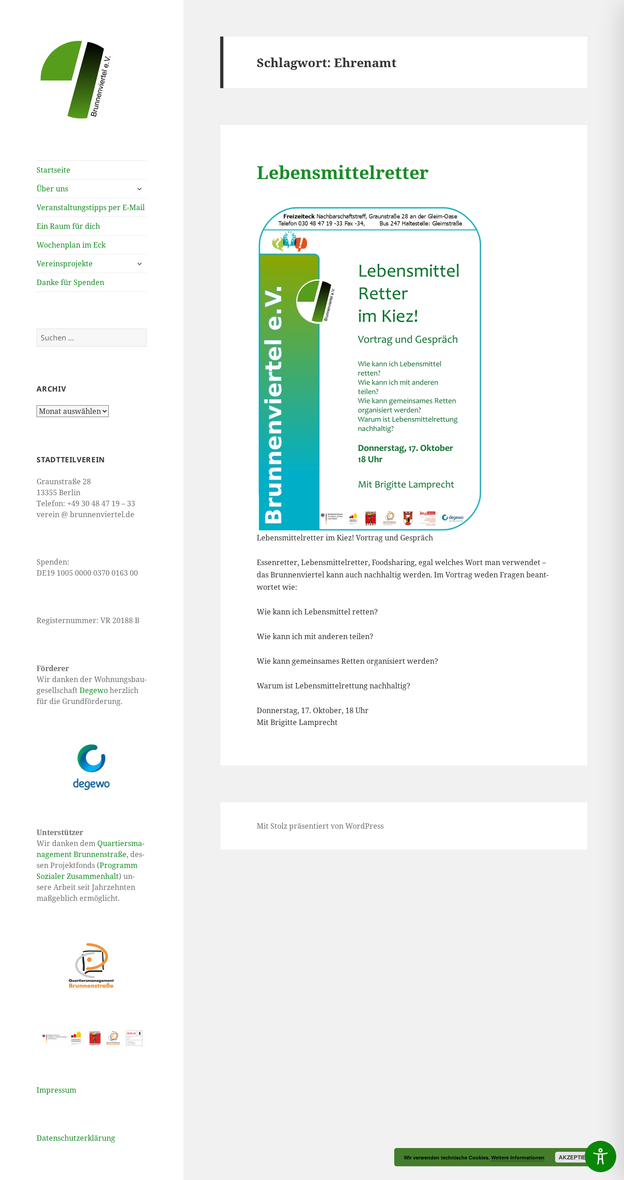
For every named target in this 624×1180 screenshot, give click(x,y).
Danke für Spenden (70, 282)
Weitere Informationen (518, 1157)
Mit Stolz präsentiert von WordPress (320, 826)
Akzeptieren (578, 1157)
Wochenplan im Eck (71, 245)
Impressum (56, 1090)
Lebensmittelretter (342, 172)
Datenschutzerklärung (76, 1138)
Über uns (52, 189)
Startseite (53, 170)
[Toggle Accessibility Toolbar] (600, 1156)
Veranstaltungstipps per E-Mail (91, 207)
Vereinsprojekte (65, 264)
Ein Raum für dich (68, 226)
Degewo (93, 690)
